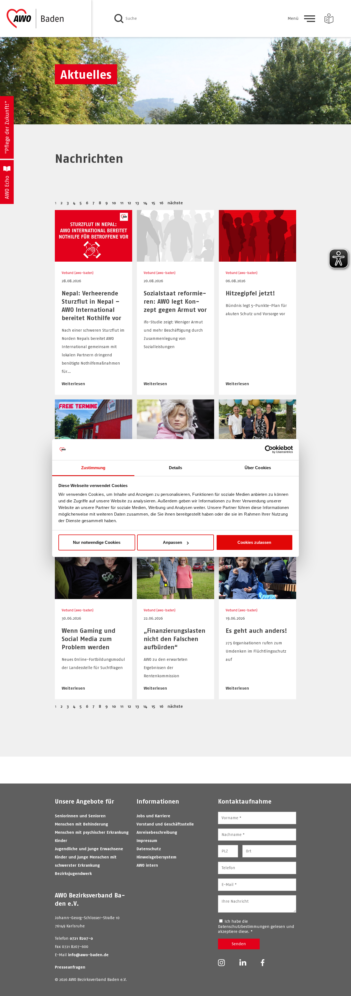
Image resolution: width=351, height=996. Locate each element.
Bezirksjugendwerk (73, 873)
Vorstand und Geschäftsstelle (165, 824)
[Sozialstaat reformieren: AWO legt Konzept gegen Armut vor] (175, 258)
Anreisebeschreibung (157, 832)
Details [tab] (175, 467)
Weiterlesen (73, 383)
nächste (175, 202)
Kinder (61, 840)
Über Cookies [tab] (258, 467)
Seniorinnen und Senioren (80, 815)
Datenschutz (149, 848)
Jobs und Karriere (153, 815)
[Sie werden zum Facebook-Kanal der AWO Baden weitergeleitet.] (262, 963)
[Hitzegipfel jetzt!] (257, 258)
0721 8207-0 (81, 938)
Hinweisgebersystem (156, 857)
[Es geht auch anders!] (257, 596)
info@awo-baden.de (88, 954)
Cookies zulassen (254, 542)
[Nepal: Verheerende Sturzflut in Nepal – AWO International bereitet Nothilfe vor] (93, 258)
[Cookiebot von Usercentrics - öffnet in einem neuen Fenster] (269, 450)
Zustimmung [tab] (93, 467)
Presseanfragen (70, 967)
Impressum (147, 840)
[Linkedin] (242, 962)
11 (121, 202)
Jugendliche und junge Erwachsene (89, 848)
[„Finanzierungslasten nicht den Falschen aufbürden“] (175, 596)
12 (129, 202)
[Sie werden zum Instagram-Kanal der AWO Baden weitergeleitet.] (221, 963)
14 (145, 202)
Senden (239, 943)
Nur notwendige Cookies (96, 542)
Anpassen (172, 542)
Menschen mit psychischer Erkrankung (92, 832)
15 (153, 202)
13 (137, 202)
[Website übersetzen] (329, 18)
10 (114, 202)
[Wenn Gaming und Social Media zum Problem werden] (93, 596)
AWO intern (147, 865)
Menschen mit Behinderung (81, 824)
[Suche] (119, 18)
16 (161, 202)
